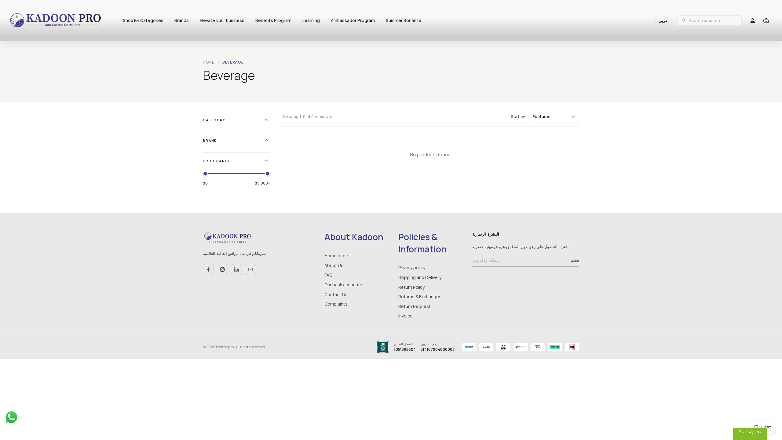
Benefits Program (273, 20)
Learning (311, 20)
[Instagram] (222, 269)
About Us (333, 265)
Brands (181, 20)
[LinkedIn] (236, 269)
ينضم (575, 260)
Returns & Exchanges (419, 296)
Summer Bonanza (403, 20)
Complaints (336, 304)
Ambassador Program (353, 20)
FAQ (328, 275)
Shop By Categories (143, 20)
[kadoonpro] (55, 20)
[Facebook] (208, 269)
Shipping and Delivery (419, 277)
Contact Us (336, 294)
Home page (336, 255)
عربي (663, 20)
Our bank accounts (343, 285)
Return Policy (411, 287)
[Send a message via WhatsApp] (11, 417)
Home (208, 62)
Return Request (414, 306)
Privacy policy (411, 267)
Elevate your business (222, 20)
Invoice (405, 316)
